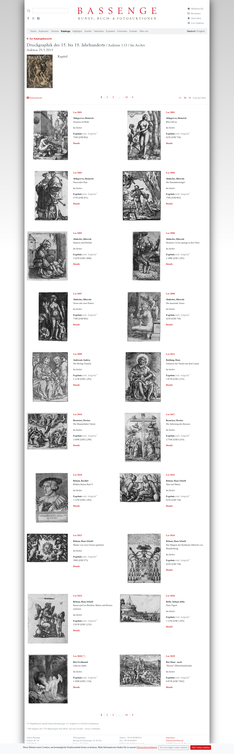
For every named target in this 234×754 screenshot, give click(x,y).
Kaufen (88, 31)
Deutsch (191, 31)
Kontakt (133, 31)
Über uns (143, 31)
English (201, 31)
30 (185, 97)
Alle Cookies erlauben (201, 747)
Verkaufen (99, 31)
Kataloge (65, 31)
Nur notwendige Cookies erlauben (173, 747)
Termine (55, 31)
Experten (110, 31)
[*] (79, 656)
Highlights (77, 31)
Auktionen (43, 31)
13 (126, 97)
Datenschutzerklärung (174, 741)
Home (33, 31)
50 (190, 97)
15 (180, 97)
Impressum (170, 738)
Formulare (122, 31)
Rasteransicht (36, 97)
